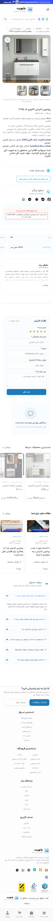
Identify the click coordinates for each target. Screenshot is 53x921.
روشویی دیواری (26, 118)
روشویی (28, 28)
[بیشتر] (3, 447)
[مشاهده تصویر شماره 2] (34, 90)
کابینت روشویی (43, 541)
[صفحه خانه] (44, 913)
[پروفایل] (7, 913)
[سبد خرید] (19, 913)
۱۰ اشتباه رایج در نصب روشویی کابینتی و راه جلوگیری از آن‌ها (40, 551)
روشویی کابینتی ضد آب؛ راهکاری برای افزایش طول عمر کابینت (12, 551)
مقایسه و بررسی (16, 541)
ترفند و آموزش (43, 536)
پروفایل (7, 916)
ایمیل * (43, 348)
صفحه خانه (44, 916)
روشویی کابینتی (15, 28)
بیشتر (7, 447)
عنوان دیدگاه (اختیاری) (37, 360)
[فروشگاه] (31, 913)
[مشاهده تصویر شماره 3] (22, 90)
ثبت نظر (26, 392)
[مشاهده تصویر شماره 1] (45, 90)
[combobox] (29, 19)
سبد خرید (19, 916)
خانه (47, 28)
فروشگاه (38, 28)
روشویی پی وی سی (42, 31)
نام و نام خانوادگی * (38, 337)
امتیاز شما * (41, 328)
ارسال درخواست (39, 702)
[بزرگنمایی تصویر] (7, 40)
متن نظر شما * (40, 372)
